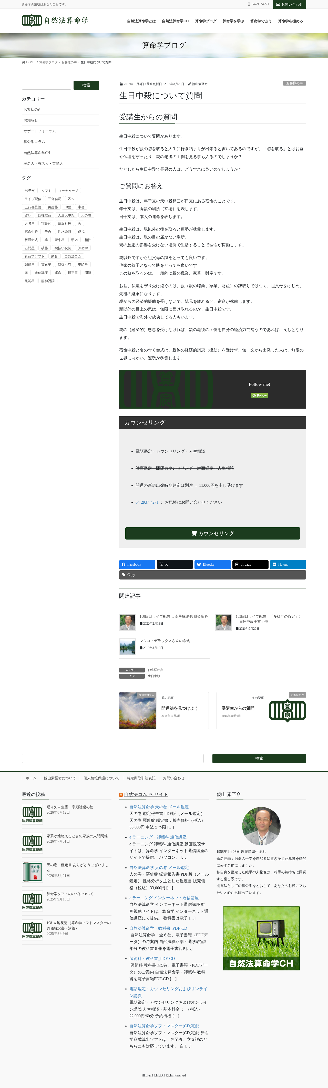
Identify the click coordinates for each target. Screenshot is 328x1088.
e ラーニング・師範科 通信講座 (158, 837)
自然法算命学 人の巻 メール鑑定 (159, 867)
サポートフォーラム (40, 131)
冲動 (68, 207)
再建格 (53, 207)
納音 (54, 256)
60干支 (30, 191)
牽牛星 (60, 240)
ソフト (47, 191)
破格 (44, 248)
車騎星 (83, 264)
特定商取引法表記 (141, 778)
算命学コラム (34, 142)
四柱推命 (44, 215)
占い (28, 215)
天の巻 (86, 215)
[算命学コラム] (137, 705)
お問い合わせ (292, 4)
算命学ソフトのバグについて (70, 894)
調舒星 (30, 264)
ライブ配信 (33, 199)
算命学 (83, 248)
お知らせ (31, 120)
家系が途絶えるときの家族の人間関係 (77, 836)
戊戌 (81, 232)
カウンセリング (215, 533)
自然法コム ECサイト (146, 794)
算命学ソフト (35, 256)
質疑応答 (64, 264)
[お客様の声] (287, 710)
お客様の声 (294, 83)
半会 (81, 207)
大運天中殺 (66, 215)
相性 (88, 240)
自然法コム (73, 256)
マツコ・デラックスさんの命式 (165, 641)
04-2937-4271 (147, 502)
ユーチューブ (68, 191)
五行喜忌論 (33, 207)
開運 (88, 273)
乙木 (71, 199)
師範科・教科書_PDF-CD (152, 958)
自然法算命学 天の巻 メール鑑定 (159, 807)
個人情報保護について (101, 778)
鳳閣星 (30, 281)
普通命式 (31, 240)
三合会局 (54, 199)
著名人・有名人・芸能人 (43, 163)
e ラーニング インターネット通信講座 (164, 898)
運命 (58, 273)
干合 (48, 232)
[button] (261, 986)
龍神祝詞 (48, 281)
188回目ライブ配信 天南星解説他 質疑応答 (174, 616)
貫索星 (46, 264)
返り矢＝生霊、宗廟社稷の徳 (70, 807)
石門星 (30, 248)
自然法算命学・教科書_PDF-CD (158, 928)
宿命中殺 (31, 232)
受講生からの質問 (238, 708)
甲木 (74, 240)
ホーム (31, 778)
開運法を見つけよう (179, 708)
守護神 (46, 223)
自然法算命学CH (37, 153)
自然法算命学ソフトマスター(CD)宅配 (164, 1026)
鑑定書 (73, 273)
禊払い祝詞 (63, 248)
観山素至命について (60, 778)
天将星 (30, 223)
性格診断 (64, 232)
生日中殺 (154, 676)
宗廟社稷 (64, 223)
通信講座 (41, 273)
